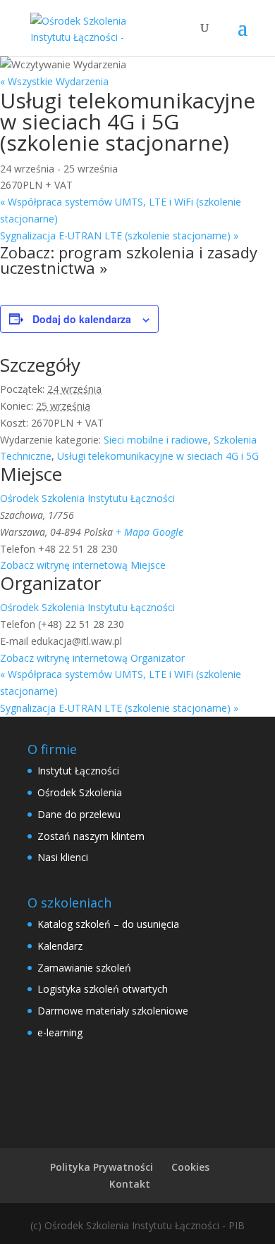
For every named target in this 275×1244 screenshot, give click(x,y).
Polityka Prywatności (101, 1167)
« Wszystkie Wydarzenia (54, 81)
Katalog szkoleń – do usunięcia (108, 924)
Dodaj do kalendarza (81, 319)
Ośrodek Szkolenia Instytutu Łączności (87, 498)
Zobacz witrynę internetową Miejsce (83, 565)
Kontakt (129, 1183)
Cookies (190, 1167)
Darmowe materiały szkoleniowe (112, 1010)
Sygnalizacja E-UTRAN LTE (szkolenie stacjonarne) (119, 235)
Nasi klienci (62, 857)
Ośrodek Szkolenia (79, 792)
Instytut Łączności (78, 770)
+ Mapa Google (149, 532)
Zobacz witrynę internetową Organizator (92, 658)
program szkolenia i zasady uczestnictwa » (128, 259)
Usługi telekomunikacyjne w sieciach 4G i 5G (158, 456)
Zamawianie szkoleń (84, 967)
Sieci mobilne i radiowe (156, 439)
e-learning (59, 1032)
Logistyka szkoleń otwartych (102, 988)
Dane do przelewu (79, 814)
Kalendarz (59, 946)
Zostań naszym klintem (91, 836)
